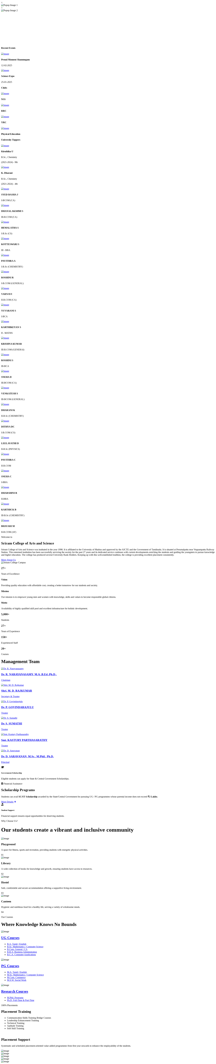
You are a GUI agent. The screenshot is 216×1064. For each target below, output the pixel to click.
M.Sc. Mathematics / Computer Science (25, 975)
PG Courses (10, 966)
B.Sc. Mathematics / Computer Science (25, 946)
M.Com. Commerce (16, 977)
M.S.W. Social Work (16, 980)
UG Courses (10, 938)
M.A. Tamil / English (17, 972)
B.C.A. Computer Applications (21, 954)
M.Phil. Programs (15, 997)
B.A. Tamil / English (16, 944)
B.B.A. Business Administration (22, 952)
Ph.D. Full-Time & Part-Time (20, 1000)
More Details (7, 802)
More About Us (8, 560)
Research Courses (14, 991)
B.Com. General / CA (17, 949)
